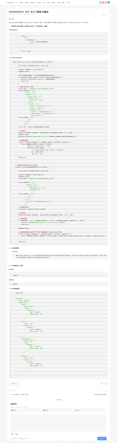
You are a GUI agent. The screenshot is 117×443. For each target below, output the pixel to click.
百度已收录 (104, 14)
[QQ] (100, 2)
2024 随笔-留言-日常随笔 (100, 394)
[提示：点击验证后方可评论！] (12, 439)
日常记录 (26, 14)
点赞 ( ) (14, 384)
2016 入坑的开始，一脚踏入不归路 (19, 394)
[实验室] (106, 2)
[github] (103, 2)
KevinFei (10, 2)
